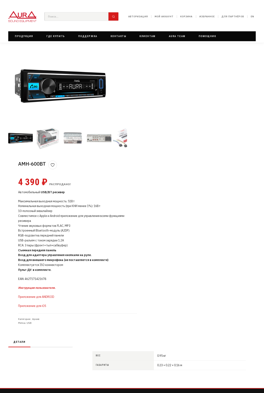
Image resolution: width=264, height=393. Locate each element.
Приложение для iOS (32, 306)
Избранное (207, 16)
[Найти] (113, 16)
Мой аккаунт (164, 16)
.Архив (35, 318)
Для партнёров (233, 16)
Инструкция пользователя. (36, 288)
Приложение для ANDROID (36, 297)
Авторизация (138, 16)
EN (252, 16)
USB (29, 322)
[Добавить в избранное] (52, 165)
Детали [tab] (19, 341)
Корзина (186, 16)
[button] (24, 36)
